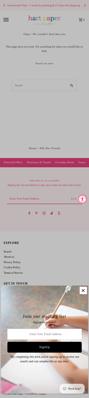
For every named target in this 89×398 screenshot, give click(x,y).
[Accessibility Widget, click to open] (82, 199)
